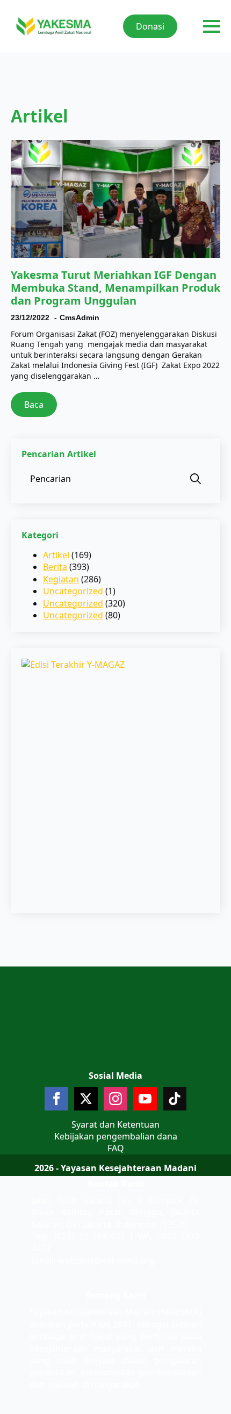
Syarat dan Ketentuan (115, 1124)
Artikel (56, 555)
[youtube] (145, 1098)
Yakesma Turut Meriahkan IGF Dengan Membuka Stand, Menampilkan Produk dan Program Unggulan (115, 288)
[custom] (174, 1098)
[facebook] (56, 1098)
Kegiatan (61, 579)
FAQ (115, 1148)
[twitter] (86, 1098)
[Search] (196, 479)
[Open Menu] (211, 26)
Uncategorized (73, 591)
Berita (55, 567)
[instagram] (115, 1098)
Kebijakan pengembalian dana (115, 1136)
